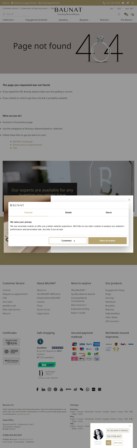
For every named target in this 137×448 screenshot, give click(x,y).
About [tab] (109, 212)
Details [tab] (68, 212)
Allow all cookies (107, 240)
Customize (67, 240)
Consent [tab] (28, 212)
